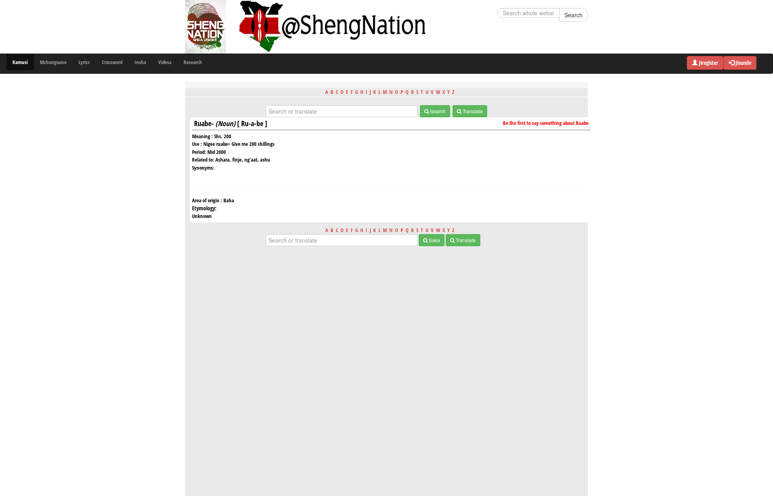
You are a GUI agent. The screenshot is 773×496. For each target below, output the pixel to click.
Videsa (165, 62)
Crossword (112, 62)
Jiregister (708, 62)
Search (573, 15)
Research (193, 62)
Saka (434, 240)
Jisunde (742, 62)
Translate (472, 111)
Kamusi (20, 62)
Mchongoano (53, 62)
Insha (140, 62)
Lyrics (84, 62)
